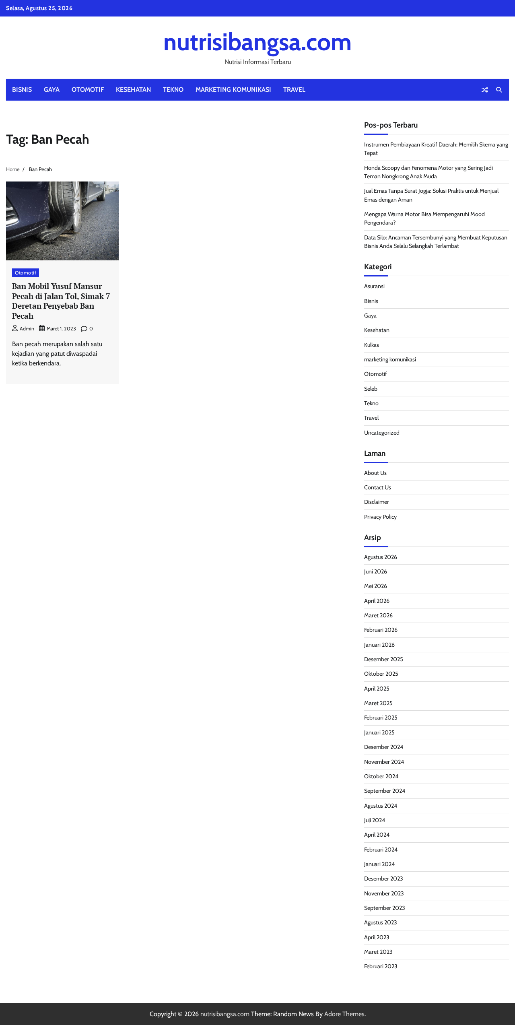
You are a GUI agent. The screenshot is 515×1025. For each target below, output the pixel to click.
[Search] (499, 90)
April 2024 (376, 834)
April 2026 (376, 600)
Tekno (173, 89)
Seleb (370, 388)
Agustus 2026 (380, 557)
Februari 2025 (381, 717)
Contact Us (377, 487)
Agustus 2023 (380, 922)
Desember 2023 (383, 878)
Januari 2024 (379, 864)
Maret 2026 (378, 615)
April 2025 (376, 688)
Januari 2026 (379, 644)
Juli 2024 (374, 820)
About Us (375, 472)
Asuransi (374, 286)
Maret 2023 (378, 951)
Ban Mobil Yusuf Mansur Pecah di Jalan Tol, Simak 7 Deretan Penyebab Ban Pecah (61, 301)
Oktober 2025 (381, 673)
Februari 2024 (381, 849)
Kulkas (371, 345)
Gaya (52, 89)
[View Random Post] (485, 90)
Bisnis (22, 89)
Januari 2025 (379, 732)
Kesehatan (133, 89)
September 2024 (384, 790)
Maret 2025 (378, 703)
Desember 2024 (383, 747)
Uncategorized (382, 432)
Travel (294, 89)
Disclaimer (376, 501)
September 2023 (384, 908)
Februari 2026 (381, 629)
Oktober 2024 (381, 776)
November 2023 (384, 893)
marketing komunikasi (233, 89)
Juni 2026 (375, 571)
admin (27, 329)
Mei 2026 (375, 586)
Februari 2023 (381, 966)
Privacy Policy (380, 516)
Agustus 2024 (380, 805)
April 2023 (376, 937)
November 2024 (384, 761)
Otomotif (88, 89)
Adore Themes (344, 1014)
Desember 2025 (383, 659)
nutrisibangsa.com (257, 41)
